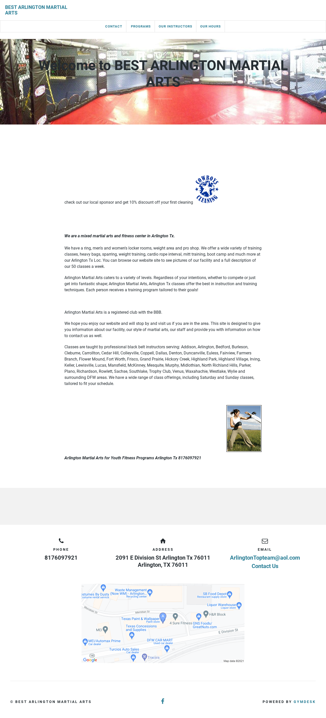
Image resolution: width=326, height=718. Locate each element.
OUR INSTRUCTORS (175, 26)
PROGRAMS (141, 26)
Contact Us (265, 566)
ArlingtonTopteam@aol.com (265, 558)
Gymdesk (305, 702)
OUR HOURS (210, 26)
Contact (113, 26)
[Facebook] (163, 701)
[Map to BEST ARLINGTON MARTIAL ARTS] (163, 623)
